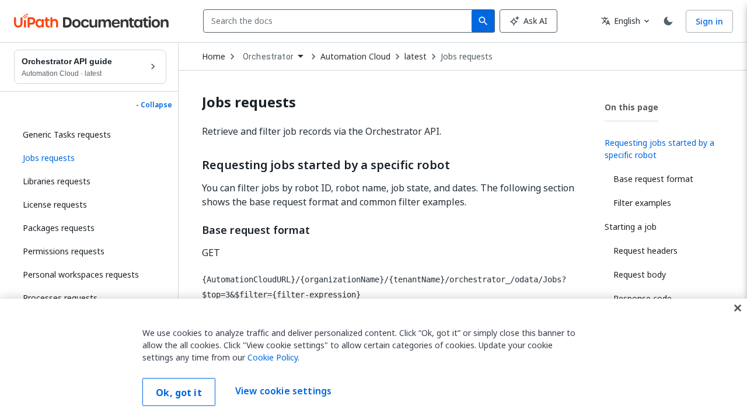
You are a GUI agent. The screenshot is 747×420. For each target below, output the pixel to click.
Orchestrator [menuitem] (268, 56)
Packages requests (59, 228)
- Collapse (154, 105)
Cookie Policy (272, 357)
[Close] (737, 308)
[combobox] (340, 21)
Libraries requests (56, 181)
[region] (373, 359)
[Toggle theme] (668, 21)
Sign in (709, 21)
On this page (631, 107)
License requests (55, 204)
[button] (90, 158)
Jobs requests (467, 56)
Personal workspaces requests (81, 274)
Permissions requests (63, 251)
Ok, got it (179, 393)
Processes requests (60, 298)
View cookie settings (283, 391)
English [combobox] (620, 21)
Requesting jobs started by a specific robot (326, 165)
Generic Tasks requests (67, 134)
